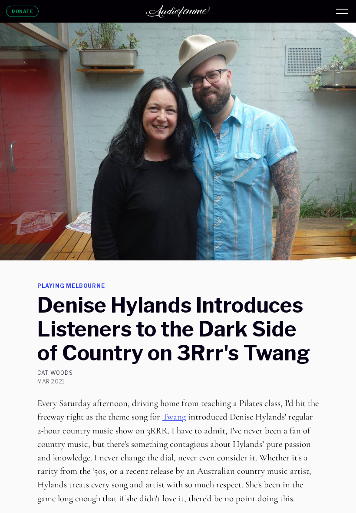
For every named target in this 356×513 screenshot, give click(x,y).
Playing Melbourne (71, 286)
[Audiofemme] (178, 11)
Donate (22, 11)
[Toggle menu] (342, 11)
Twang (174, 416)
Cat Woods (55, 373)
